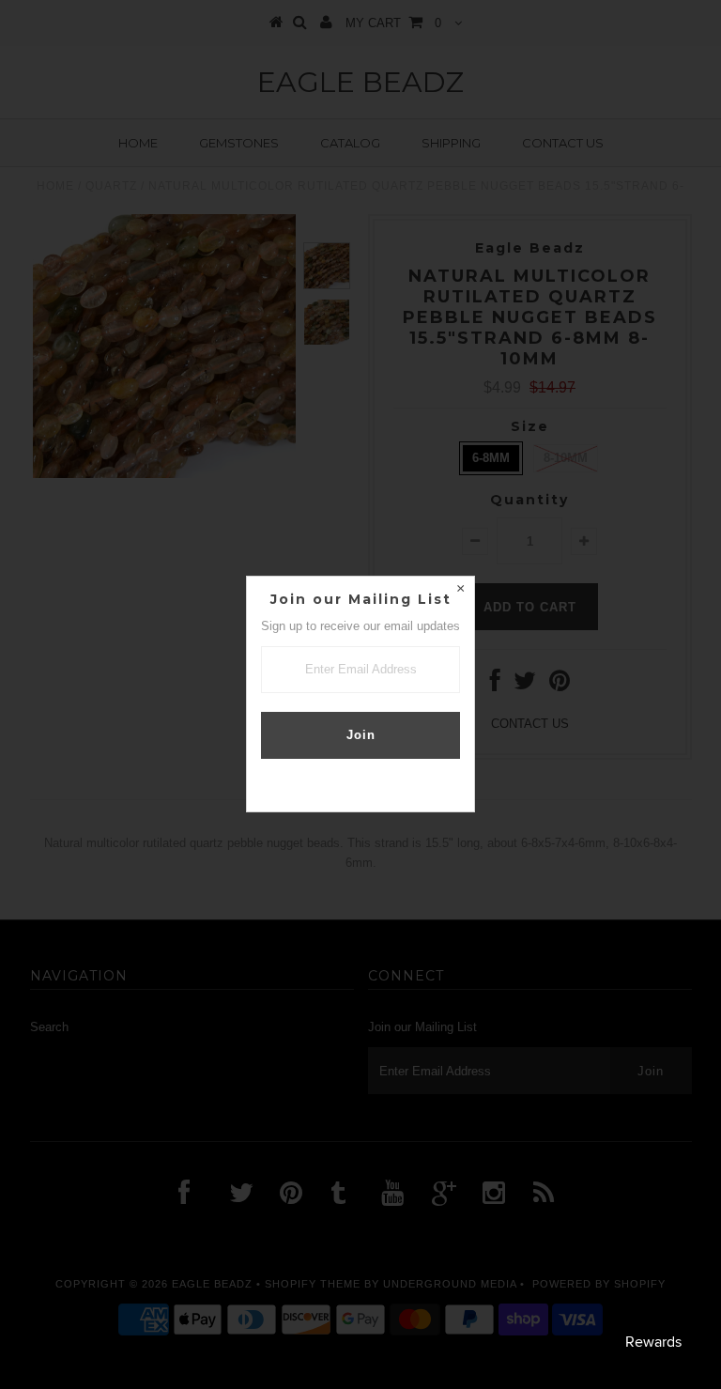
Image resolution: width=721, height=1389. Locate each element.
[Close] (460, 591)
